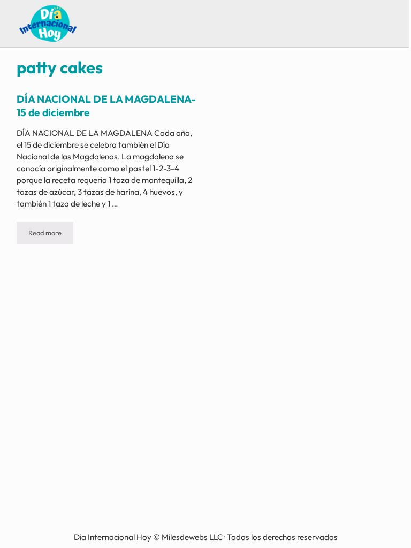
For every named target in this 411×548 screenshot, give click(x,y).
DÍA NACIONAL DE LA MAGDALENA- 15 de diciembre (106, 105)
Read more (50, 235)
